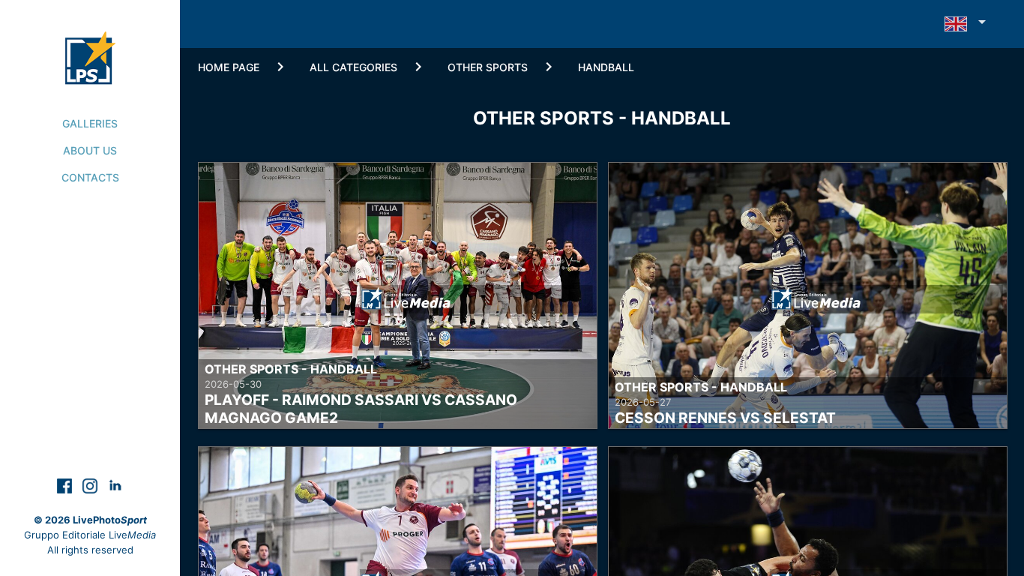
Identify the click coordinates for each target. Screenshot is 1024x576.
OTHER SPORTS (488, 67)
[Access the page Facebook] (66, 484)
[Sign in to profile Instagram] (91, 484)
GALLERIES (90, 123)
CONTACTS (90, 177)
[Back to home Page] (90, 42)
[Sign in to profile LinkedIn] (115, 484)
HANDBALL (606, 67)
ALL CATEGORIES (353, 67)
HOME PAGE (228, 67)
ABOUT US (90, 150)
